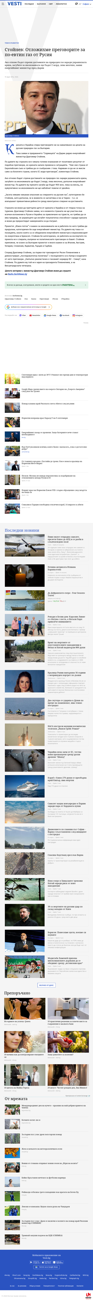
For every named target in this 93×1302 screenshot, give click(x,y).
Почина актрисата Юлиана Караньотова (62, 568)
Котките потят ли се (31, 1120)
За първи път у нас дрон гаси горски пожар (42, 1134)
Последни (29, 4)
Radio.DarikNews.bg (17, 274)
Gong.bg (26, 1275)
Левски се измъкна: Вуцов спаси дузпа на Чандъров (46, 1206)
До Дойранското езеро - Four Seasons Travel (66, 594)
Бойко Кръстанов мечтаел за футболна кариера (44, 1177)
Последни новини (22, 530)
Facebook (65, 315)
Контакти (80, 1286)
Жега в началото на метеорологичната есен (42, 1149)
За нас (12, 1286)
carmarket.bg (25, 452)
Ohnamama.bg (19, 1278)
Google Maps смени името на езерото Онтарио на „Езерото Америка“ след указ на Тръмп (53, 390)
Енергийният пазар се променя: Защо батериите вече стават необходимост (50, 433)
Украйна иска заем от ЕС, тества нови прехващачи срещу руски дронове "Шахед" (64, 754)
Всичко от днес (46, 985)
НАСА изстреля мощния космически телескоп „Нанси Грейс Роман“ (67, 727)
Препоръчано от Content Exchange (77, 1096)
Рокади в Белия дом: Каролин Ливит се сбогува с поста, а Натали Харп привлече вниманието (66, 619)
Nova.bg (49, 1275)
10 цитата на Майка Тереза (16, 1087)
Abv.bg (7, 1275)
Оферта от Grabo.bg (54, 598)
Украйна (65, 299)
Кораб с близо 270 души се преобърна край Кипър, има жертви (67, 779)
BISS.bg (85, 1275)
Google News (51, 315)
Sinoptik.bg (32, 1278)
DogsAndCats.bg (61, 1275)
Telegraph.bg (74, 1278)
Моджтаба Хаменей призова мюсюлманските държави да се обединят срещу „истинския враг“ (65, 960)
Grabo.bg (42, 1278)
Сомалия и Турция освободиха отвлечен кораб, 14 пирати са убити (52, 504)
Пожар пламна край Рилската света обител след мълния (48, 403)
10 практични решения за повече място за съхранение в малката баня (67, 1022)
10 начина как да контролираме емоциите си (24, 1055)
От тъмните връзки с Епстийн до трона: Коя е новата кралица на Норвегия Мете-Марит (52, 462)
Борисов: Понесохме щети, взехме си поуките (67, 933)
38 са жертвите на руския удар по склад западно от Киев (65, 907)
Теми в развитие (12, 43)
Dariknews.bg (17, 296)
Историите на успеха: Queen (17, 1021)
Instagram (79, 315)
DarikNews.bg (37, 1275)
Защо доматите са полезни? (60, 1054)
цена (34, 299)
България (41, 4)
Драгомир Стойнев (13, 299)
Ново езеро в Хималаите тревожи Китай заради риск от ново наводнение (65, 883)
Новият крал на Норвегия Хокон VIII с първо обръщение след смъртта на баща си (54, 491)
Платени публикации (65, 1286)
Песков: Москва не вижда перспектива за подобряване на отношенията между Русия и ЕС (48, 477)
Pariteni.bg (53, 1278)
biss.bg (24, 437)
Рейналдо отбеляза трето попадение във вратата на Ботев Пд (50, 1192)
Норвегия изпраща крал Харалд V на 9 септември (45, 418)
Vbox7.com (16, 1275)
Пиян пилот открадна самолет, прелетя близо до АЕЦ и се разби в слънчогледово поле (65, 539)
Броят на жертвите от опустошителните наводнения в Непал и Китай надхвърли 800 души (66, 645)
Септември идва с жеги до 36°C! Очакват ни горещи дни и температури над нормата (55, 376)
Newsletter (36, 315)
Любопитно (61, 4)
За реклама (22, 1286)
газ (26, 299)
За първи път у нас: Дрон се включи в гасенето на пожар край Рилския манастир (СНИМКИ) (55, 1222)
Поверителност (49, 1286)
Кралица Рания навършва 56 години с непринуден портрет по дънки (67, 674)
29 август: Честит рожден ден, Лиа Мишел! (67, 1087)
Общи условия (34, 1286)
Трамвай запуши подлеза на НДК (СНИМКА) (42, 1235)
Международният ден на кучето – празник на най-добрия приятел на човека (54, 1106)
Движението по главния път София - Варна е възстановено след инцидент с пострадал (67, 832)
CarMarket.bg (75, 1275)
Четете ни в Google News (48, 1267)
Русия (55, 299)
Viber (24, 315)
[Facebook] (46, 1289)
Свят (51, 4)
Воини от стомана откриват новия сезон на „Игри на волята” (50, 1163)
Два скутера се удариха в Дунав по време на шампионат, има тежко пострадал (65, 703)
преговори (44, 299)
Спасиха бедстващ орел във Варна (65, 855)
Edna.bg (63, 1278)
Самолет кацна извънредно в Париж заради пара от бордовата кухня (67, 804)
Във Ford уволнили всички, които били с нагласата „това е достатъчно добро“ (54, 448)
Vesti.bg (14, 3)
